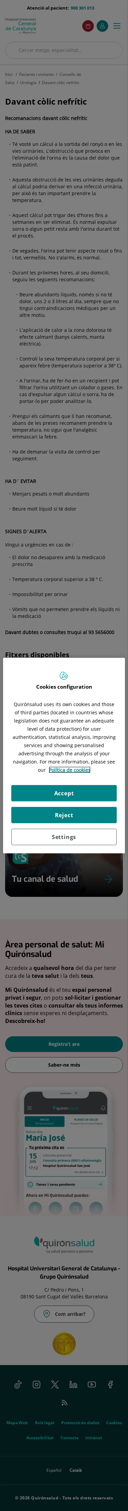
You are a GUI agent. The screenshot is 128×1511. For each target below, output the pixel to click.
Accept (64, 793)
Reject (64, 815)
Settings (64, 837)
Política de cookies (69, 770)
